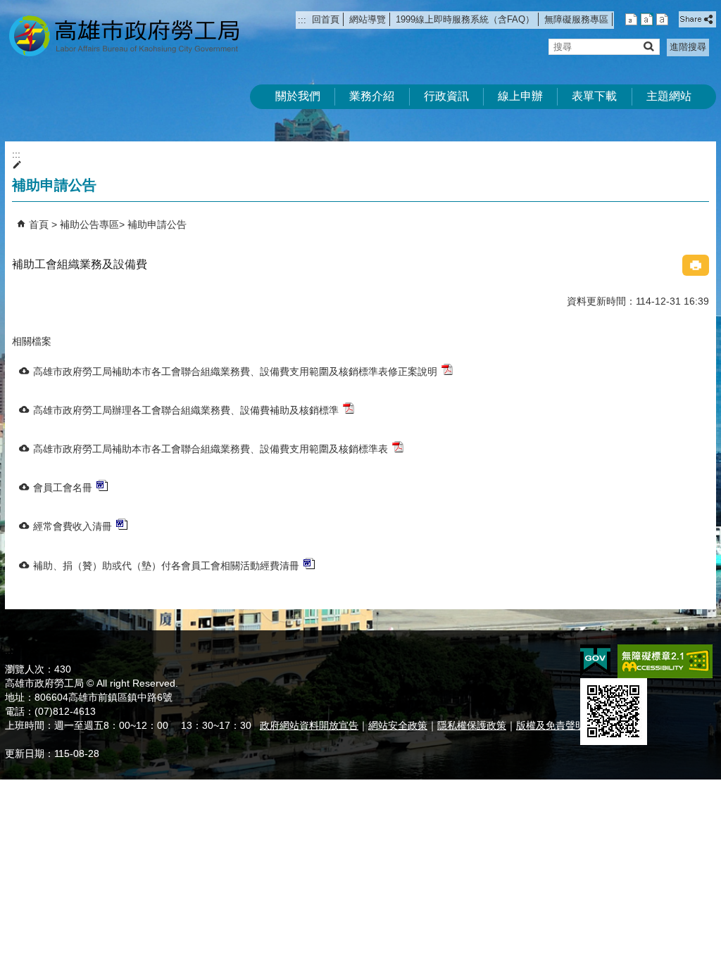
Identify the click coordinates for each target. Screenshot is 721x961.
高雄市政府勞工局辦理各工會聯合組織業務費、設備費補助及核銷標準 (186, 410)
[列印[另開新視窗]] (695, 265)
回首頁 (325, 19)
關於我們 (297, 96)
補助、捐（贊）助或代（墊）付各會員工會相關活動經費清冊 (166, 565)
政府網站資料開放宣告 (309, 725)
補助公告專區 (89, 224)
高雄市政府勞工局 (124, 35)
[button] (648, 46)
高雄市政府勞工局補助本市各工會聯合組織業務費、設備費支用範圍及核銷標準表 (210, 448)
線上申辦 (520, 96)
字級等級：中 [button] (646, 19)
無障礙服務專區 (576, 19)
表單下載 (594, 96)
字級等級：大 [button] (662, 19)
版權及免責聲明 (550, 725)
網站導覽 (367, 19)
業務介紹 (371, 96)
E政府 (595, 660)
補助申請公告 (157, 224)
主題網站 (668, 96)
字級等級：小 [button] (631, 19)
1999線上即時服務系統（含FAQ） (465, 19)
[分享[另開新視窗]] (697, 19)
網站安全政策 (397, 725)
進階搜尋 (688, 47)
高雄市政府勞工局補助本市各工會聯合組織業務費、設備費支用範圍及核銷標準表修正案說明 (235, 371)
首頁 (39, 224)
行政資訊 (446, 96)
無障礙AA (665, 661)
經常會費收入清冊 (72, 526)
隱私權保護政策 (471, 725)
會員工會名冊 (62, 487)
